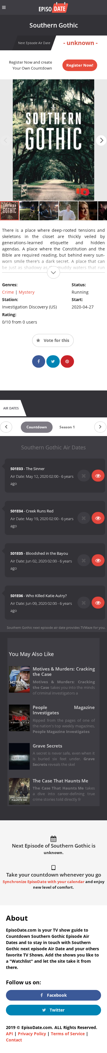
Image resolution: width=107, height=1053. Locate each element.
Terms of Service (68, 1033)
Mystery (26, 292)
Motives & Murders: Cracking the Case (64, 671)
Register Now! (79, 65)
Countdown (36, 427)
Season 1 (67, 427)
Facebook (56, 995)
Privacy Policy (32, 1033)
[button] (101, 140)
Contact (14, 1040)
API (9, 1033)
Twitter (56, 1010)
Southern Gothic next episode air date (36, 627)
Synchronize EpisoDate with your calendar (43, 881)
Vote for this (56, 340)
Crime (8, 292)
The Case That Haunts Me (60, 781)
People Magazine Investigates (64, 710)
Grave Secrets (47, 746)
